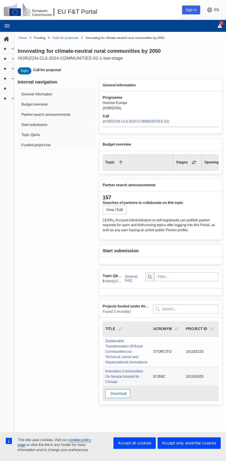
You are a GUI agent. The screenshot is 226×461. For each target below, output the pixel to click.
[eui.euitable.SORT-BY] (120, 329)
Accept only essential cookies (189, 443)
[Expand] (13, 49)
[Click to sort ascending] (194, 162)
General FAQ (131, 278)
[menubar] (7, 68)
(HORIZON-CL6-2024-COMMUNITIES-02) (136, 121)
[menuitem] (7, 38)
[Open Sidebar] (7, 26)
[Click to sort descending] (120, 162)
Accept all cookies (134, 443)
